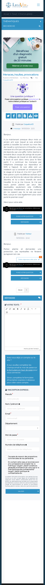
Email (7, 414)
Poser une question (22, 107)
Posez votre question (24, 216)
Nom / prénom (12, 404)
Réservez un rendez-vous (22, 66)
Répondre (25, 222)
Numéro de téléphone (15, 445)
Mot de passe (11, 435)
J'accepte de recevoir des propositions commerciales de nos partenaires (22, 457)
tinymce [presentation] (36, 349)
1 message (16, 129)
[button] (6, 309)
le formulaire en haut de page (20, 370)
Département (11, 423)
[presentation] (6, 309)
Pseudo (8, 394)
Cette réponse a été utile (29, 259)
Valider (21, 491)
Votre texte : (13, 305)
